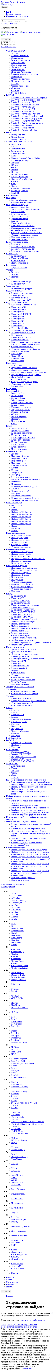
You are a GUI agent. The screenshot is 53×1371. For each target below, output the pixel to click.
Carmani (14, 956)
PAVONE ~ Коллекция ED (23, 107)
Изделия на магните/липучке (24, 568)
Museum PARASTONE (21, 759)
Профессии (16, 745)
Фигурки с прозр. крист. (22, 586)
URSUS (14, 1138)
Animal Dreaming (18, 900)
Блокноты (15, 244)
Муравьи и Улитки (19, 412)
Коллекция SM (17, 326)
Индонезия (11, 363)
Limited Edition (17, 193)
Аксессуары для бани (20, 207)
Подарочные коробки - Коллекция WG (28, 558)
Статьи (9, 1280)
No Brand (15, 1047)
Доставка (5, 2)
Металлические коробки (22, 551)
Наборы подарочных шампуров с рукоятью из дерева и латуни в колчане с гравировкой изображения (30, 859)
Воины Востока (18, 62)
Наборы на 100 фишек (21, 512)
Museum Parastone (19, 1042)
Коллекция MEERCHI (21, 314)
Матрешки (16, 482)
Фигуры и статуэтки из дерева (24, 381)
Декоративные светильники (23, 649)
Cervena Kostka (17, 961)
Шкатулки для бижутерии (22, 237)
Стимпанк (15, 88)
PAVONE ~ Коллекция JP (22, 111)
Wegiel (14, 1154)
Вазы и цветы (12, 253)
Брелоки (15, 710)
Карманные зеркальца (21, 281)
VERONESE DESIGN (15, 51)
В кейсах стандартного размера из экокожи (30, 812)
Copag (14, 963)
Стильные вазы (18, 260)
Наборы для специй (20, 626)
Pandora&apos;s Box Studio (22, 1063)
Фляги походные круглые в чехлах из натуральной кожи (26, 844)
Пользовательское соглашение (14, 1327)
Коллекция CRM (18, 596)
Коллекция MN (18, 319)
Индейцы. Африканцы (21, 72)
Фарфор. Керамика (19, 545)
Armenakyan (16, 903)
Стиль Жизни (17, 1259)
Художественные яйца (21, 491)
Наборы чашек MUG (20, 631)
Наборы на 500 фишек (21, 521)
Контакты (21, 2)
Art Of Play (16, 910)
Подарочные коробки (20, 556)
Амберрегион (17, 1182)
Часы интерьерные (19, 191)
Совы (13, 184)
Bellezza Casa (17, 928)
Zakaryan (15, 1168)
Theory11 (15, 1126)
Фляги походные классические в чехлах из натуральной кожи (28, 839)
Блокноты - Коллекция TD (23, 249)
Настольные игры (14, 503)
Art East (14, 905)
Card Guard (16, 949)
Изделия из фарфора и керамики (20, 330)
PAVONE (10, 95)
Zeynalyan (15, 1170)
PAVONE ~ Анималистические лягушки (29, 97)
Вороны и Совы (18, 393)
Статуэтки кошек (18, 379)
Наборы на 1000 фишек (21, 514)
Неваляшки (16, 484)
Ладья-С (15, 1212)
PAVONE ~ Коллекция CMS (23, 102)
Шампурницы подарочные (23, 878)
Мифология (16, 76)
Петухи (14, 170)
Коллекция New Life (20, 666)
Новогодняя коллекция (16, 533)
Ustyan (14, 1142)
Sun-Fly (14, 1108)
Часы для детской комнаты (23, 680)
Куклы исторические (20, 440)
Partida (14, 1066)
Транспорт (16, 747)
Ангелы (14, 53)
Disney (9, 132)
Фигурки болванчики (20, 188)
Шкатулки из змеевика (21, 496)
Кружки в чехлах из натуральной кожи (28, 829)
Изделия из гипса (19, 458)
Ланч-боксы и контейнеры (23, 621)
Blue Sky (15, 940)
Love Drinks (16, 1024)
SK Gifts (15, 1098)
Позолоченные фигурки (21, 288)
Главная (9, 1296)
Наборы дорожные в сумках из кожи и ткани (26, 780)
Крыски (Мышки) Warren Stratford (26, 158)
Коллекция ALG (18, 307)
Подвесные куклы (19, 449)
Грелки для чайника (20, 430)
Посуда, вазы (17, 579)
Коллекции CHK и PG (21, 698)
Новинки (10, 1284)
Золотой (15, 274)
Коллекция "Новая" (20, 258)
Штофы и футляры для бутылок (25, 498)
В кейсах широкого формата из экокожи (28, 815)
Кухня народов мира (20, 160)
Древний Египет (18, 67)
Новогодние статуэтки (21, 535)
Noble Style (16, 1052)
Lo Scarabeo (16, 1021)
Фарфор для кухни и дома (22, 640)
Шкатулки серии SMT (21, 300)
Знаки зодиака (12, 286)
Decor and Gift (17, 972)
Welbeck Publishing (19, 1156)
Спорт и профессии (20, 86)
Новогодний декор (19, 538)
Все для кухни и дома (20, 600)
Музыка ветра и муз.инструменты (26, 375)
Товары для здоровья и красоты (20, 687)
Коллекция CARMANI (21, 603)
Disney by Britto (18, 135)
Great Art (15, 996)
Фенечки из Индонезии (21, 202)
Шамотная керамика (20, 351)
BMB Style (16, 942)
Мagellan (15, 1217)
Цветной (15, 277)
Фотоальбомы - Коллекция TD (24, 691)
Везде (8, 11)
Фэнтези (15, 90)
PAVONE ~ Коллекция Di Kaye (25, 104)
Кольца (14, 717)
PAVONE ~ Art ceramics (21, 125)
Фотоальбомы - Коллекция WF (24, 694)
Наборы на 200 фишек (21, 517)
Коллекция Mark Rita (20, 223)
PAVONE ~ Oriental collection (24, 130)
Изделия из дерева (19, 461)
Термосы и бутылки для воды (24, 638)
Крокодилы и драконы (21, 407)
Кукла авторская (18, 435)
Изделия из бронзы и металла (24, 368)
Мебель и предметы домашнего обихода (29, 372)
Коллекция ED (12, 391)
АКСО (14, 1177)
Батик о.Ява (16, 365)
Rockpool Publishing (19, 1087)
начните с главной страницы (32, 1320)
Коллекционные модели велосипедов (27, 659)
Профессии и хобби (20, 174)
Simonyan (15, 1096)
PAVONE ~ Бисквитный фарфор (25, 100)
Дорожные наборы (19, 218)
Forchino (15, 989)
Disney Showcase (18, 137)
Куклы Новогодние (19, 442)
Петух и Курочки (18, 416)
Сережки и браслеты (20, 731)
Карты (14, 507)
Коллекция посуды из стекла (23, 610)
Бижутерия (11, 198)
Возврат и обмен (29, 1324)
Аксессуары (16, 505)
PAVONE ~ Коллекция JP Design (25, 114)
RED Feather (16, 1084)
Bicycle (14, 933)
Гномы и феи (17, 395)
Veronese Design (18, 1149)
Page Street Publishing (20, 1061)
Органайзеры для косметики (23, 230)
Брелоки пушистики (20, 214)
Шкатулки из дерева (20, 684)
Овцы (13, 167)
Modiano (15, 1040)
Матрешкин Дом (18, 1219)
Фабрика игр (17, 1264)
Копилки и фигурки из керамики (25, 342)
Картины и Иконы (19, 465)
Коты (13, 156)
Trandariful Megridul (19, 328)
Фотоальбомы (12, 689)
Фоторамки (11, 696)
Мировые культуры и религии (24, 74)
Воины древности (19, 65)
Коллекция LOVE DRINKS (23, 612)
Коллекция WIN (18, 284)
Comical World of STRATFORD (19, 142)
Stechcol (14, 1105)
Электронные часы (19, 239)
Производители (8, 887)
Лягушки (15, 163)
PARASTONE (12, 749)
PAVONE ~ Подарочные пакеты (25, 121)
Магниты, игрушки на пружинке (25, 479)
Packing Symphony (19, 1059)
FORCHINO (11, 740)
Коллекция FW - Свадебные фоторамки (28, 701)
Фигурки (15, 733)
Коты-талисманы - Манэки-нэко (25, 344)
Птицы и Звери (18, 421)
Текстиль (15, 489)
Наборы (14, 510)
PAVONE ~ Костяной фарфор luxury (27, 118)
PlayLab (14, 1075)
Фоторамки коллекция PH (22, 703)
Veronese (15, 1147)
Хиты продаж (12, 1282)
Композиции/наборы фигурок (24, 570)
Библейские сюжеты (20, 55)
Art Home (15, 907)
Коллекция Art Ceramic (21, 337)
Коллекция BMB (18, 309)
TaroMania (15, 1115)
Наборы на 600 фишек (21, 524)
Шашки (14, 531)
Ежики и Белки (18, 398)
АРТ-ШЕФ (16, 1184)
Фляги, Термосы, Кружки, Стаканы (21, 822)
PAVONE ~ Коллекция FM (23, 109)
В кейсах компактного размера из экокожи (30, 808)
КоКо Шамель (17, 1208)
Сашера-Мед (16, 1252)
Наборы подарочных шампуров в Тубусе (29, 850)
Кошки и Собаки (18, 405)
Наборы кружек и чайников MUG (26, 628)
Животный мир (18, 69)
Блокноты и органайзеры (17, 242)
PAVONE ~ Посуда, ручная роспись (27, 123)
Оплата (13, 2)
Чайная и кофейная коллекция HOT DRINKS (31, 642)
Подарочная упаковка (20, 540)
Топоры (14, 675)
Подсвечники (17, 577)
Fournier (14, 991)
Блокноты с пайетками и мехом (25, 251)
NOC (13, 1054)
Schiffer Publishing (19, 1091)
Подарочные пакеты (20, 563)
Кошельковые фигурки (21, 719)
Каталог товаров (13, 14)
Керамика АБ (17, 335)
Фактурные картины (20, 677)
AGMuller (15, 898)
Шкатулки (15, 493)
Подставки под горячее (21, 645)
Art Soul (14, 912)
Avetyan (14, 917)
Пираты (14, 172)
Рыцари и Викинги (19, 177)
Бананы (14, 146)
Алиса (14, 1180)
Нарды (14, 526)
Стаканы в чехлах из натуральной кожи (28, 831)
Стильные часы (18, 673)
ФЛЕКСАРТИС (18, 1268)
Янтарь (9, 708)
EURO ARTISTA (13, 738)
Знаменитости (17, 151)
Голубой (15, 272)
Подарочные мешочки (21, 561)
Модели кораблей (19, 668)
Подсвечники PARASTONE (23, 756)
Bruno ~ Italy (16, 354)
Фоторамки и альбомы (21, 384)
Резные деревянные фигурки (24, 486)
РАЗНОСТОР (17, 1240)
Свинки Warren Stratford (21, 179)
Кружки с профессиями (21, 742)
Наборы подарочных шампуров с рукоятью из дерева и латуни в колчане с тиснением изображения (30, 866)
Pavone (14, 1068)
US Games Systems (19, 1140)
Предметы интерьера (20, 81)
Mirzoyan (15, 1035)
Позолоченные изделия (16, 565)
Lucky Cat (15, 1026)
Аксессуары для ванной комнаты (25, 209)
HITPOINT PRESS (19, 1007)
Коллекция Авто (18, 153)
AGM (13, 893)
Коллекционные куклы (21, 433)
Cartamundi (16, 959)
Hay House (16, 1005)
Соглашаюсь (26, 1369)
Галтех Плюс (17, 1198)
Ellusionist (15, 984)
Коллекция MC (18, 312)
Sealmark (15, 1094)
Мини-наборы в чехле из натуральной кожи (30, 782)
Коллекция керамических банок (25, 605)
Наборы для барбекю (20, 624)
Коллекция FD (17, 598)
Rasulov (14, 1082)
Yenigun (14, 1163)
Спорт (14, 186)
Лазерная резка (17, 472)
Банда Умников (18, 1189)
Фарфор (9, 270)
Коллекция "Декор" (19, 256)
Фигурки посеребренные (22, 584)
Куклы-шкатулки (18, 447)
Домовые (15, 454)
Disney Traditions (18, 139)
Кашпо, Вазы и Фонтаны (22, 402)
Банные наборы (18, 211)
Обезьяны (15, 165)
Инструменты (12, 195)
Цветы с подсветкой (20, 263)
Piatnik (14, 1073)
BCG (13, 924)
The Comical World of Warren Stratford (27, 1122)
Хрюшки (15, 777)
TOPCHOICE (17, 1131)
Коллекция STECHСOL (21, 614)
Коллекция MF (17, 316)
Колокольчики (17, 715)
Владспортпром (18, 1194)
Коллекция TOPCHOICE (22, 617)
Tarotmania (15, 1119)
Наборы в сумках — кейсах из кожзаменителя (31, 784)
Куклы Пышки (17, 444)
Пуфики (15, 670)
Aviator (14, 919)
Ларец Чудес (16, 475)
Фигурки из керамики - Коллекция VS (28, 349)
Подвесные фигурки (20, 575)
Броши (14, 712)
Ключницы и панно (20, 656)
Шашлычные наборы (15, 847)
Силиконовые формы (20, 635)
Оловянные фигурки (20, 79)
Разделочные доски (19, 633)
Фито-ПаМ (16, 1266)
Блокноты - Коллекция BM (23, 246)
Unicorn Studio (17, 361)
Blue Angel (16, 935)
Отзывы (9, 1287)
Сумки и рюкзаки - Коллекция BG (26, 232)
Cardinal (14, 954)
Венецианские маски (20, 60)
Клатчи (14, 221)
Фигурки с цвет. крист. (21, 589)
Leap (13, 1017)
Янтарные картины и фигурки (24, 500)
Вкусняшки (11, 265)
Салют (14, 1250)
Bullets (14, 945)
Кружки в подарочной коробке (24, 619)
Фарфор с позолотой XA (22, 347)
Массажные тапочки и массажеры (26, 228)
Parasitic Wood (17, 386)
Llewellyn (15, 1019)
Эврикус (15, 1273)
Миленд (14, 1222)
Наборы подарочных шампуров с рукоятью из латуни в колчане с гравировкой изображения (30, 873)
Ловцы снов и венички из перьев (26, 370)
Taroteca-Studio (17, 1117)
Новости (10, 1277)
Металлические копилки (22, 293)
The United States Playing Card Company (28, 1124)
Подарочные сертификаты (17, 16)
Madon (14, 1031)
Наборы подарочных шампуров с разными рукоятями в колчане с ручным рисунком (30, 853)
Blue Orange (16, 938)
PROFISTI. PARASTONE (22, 761)
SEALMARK (12, 763)
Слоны (14, 423)
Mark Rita (15, 1033)
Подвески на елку (19, 542)
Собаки (14, 181)
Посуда (9, 593)
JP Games (15, 1012)
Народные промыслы (15, 451)
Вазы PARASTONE (20, 752)
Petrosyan (15, 1070)
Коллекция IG (17, 663)
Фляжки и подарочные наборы (24, 235)
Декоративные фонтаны (21, 652)
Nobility (14, 1049)
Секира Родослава (19, 1254)
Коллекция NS (17, 321)
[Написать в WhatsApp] (2, 32)
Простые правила (19, 1236)
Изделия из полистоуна (16, 302)
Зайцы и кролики (19, 400)
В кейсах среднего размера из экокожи (28, 810)
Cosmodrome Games (19, 965)
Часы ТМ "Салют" (19, 682)
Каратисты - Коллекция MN (23, 305)
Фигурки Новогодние (21, 547)
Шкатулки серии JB (20, 298)
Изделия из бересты (20, 456)
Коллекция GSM (18, 661)
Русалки (15, 83)
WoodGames (16, 1159)
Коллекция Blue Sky (20, 340)
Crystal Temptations (19, 968)
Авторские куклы (19, 428)
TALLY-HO (16, 1112)
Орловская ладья (18, 1231)
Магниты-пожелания (20, 477)
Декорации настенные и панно (24, 654)
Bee (13, 926)
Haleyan (14, 1003)
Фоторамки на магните (21, 705)
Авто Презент (17, 1175)
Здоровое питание (19, 267)
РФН (13, 1245)
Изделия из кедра (18, 463)
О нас (3, 1324)
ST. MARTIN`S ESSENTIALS (24, 1103)
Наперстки (16, 726)
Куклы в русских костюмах (23, 437)
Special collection (18, 93)
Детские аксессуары (20, 216)
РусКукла (15, 1243)
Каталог (8, 44)
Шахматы (15, 528)
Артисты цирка (18, 144)
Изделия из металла (14, 291)
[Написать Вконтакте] (5, 32)
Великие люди (17, 58)
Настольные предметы (21, 572)
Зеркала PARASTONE (21, 754)
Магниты (15, 724)
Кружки (14, 468)
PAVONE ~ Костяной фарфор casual (27, 116)
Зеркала (9, 279)
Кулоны (14, 470)
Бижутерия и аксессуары (17, 205)
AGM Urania (16, 896)
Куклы (9, 426)
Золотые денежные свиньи (23, 333)
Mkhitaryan (16, 1038)
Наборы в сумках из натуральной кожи (28, 787)
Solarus (14, 1101)
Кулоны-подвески (19, 721)
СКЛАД (15, 1257)
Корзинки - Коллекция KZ (22, 225)
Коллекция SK (17, 323)
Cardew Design (17, 356)
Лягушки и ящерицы (20, 409)
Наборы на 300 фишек (21, 519)
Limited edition (17, 358)
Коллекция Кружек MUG (22, 607)
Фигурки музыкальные (21, 582)
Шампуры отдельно (20, 880)
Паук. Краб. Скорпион (21, 377)
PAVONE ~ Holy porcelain (22, 128)
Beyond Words (17, 931)
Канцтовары (11, 388)
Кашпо (14, 768)
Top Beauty (16, 1129)
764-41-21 (9, 23)
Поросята (15, 419)
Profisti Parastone (18, 1077)
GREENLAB (17, 998)
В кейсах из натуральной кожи (24, 805)
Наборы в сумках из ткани (23, 789)
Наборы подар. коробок (21, 554)
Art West (15, 914)
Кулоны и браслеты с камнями (24, 200)
